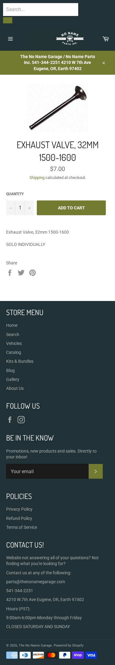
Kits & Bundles (19, 361)
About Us (15, 388)
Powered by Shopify (68, 645)
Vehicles (14, 343)
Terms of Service (21, 527)
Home (11, 325)
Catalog (13, 352)
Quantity (15, 194)
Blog (10, 370)
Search (12, 334)
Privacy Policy (19, 509)
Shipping (36, 177)
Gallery (12, 379)
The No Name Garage (35, 645)
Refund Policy (19, 518)
